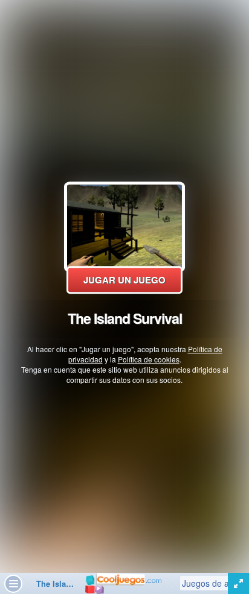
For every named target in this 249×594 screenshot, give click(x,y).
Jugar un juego (124, 279)
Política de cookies (148, 359)
